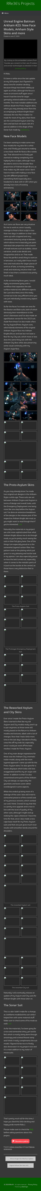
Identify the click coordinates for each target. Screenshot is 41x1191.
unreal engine (8, 1149)
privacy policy (20, 68)
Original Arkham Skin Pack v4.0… (20, 1165)
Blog (20, 1147)
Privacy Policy (32, 1184)
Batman (32, 1147)
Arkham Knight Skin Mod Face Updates (20, 1159)
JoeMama (24, 130)
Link (20, 524)
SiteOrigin (25, 1187)
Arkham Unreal (14, 1147)
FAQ (31, 1129)
